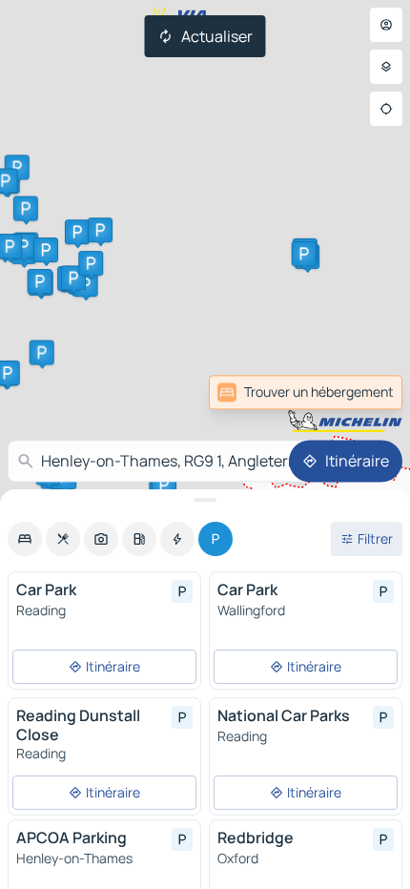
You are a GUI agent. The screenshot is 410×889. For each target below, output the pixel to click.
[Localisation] (386, 109)
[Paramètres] (386, 67)
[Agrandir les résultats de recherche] (205, 499)
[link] (360, 392)
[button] (40, 281)
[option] (25, 539)
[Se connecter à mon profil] (386, 25)
